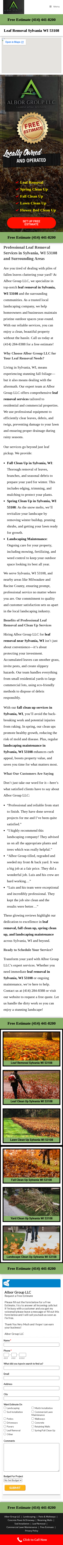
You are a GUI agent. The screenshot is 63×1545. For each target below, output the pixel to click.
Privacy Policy (31, 1530)
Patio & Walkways (47, 1516)
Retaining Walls (44, 1520)
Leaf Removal (39, 1523)
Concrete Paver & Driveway (21, 1520)
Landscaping (29, 1516)
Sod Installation (22, 1523)
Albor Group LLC (12, 1516)
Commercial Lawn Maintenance (21, 1527)
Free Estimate (47, 1527)
